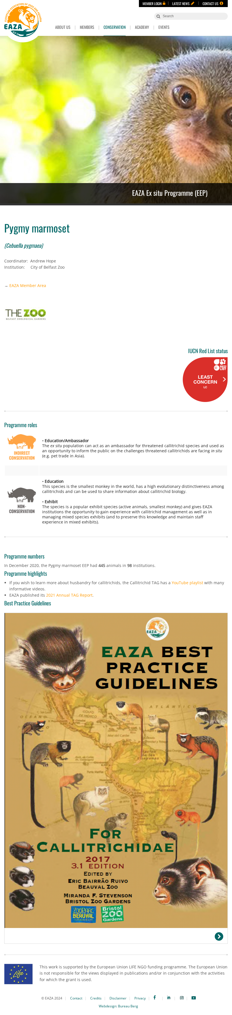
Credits (96, 998)
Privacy (140, 998)
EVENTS (163, 27)
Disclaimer (117, 998)
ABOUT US (62, 27)
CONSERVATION (115, 27)
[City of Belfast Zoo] (116, 314)
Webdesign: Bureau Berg (118, 1006)
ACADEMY (142, 27)
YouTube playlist (187, 582)
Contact (76, 998)
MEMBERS (87, 27)
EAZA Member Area (27, 285)
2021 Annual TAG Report (69, 595)
